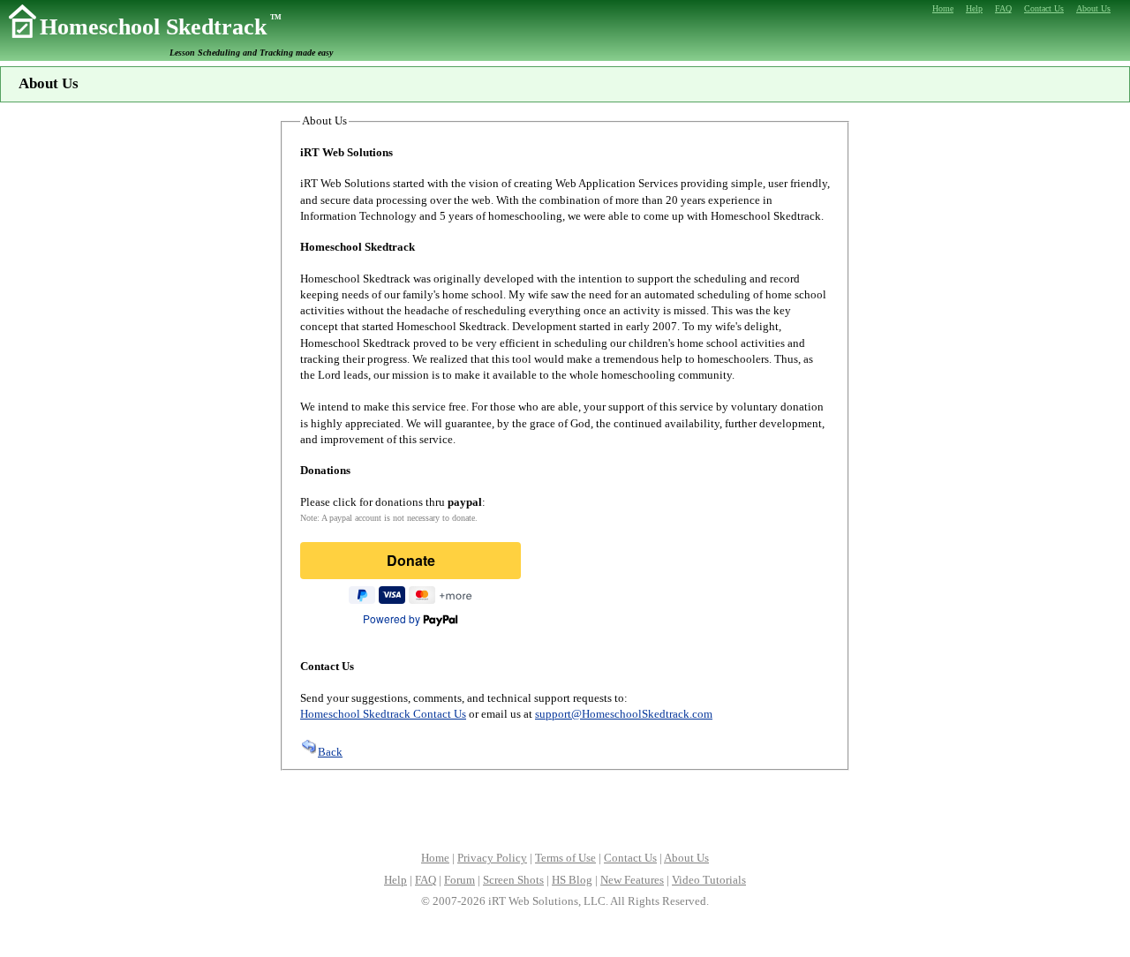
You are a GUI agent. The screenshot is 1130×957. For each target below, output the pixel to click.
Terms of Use (565, 857)
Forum (459, 879)
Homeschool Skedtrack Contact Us (383, 713)
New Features (632, 879)
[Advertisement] (565, 808)
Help (395, 879)
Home (435, 857)
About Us (686, 857)
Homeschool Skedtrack (161, 27)
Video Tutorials (709, 879)
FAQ (425, 879)
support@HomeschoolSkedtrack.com (623, 713)
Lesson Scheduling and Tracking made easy (251, 52)
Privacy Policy (492, 857)
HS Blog (572, 879)
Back (330, 751)
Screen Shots (513, 879)
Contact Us (630, 857)
